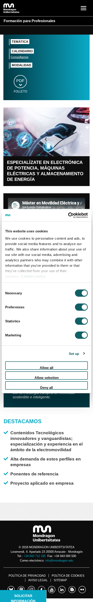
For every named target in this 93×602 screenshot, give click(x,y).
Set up (74, 353)
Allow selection (47, 378)
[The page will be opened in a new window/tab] (11, 589)
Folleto (20, 91)
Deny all (46, 388)
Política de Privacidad (27, 575)
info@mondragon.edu (59, 560)
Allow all (46, 368)
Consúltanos (19, 57)
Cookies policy (33, 276)
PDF (20, 80)
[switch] (81, 307)
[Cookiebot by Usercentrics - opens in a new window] (68, 215)
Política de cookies (68, 575)
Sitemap (60, 580)
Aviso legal (38, 580)
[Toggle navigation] (83, 8)
